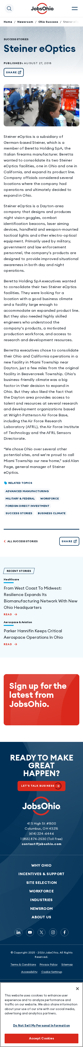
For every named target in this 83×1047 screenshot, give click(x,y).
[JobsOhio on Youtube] (30, 932)
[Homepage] (42, 8)
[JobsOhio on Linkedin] (18, 932)
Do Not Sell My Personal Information (41, 1025)
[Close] (77, 989)
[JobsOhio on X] (41, 932)
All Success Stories (22, 541)
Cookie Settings (51, 971)
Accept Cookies (41, 1038)
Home (8, 21)
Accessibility (29, 971)
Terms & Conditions (23, 964)
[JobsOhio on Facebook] (64, 932)
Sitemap (67, 964)
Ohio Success (48, 21)
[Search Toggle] (9, 8)
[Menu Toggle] (74, 8)
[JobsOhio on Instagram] (53, 932)
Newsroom (25, 21)
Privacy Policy (49, 964)
